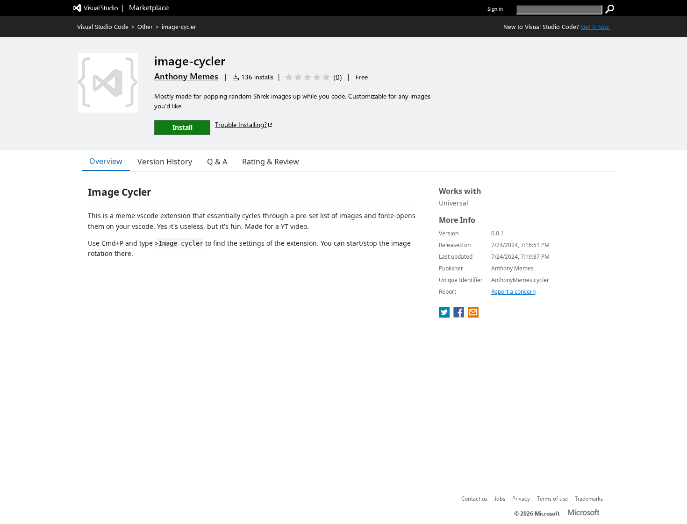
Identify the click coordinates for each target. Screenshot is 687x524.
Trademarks (589, 498)
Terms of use (552, 498)
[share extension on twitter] (445, 315)
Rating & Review (270, 161)
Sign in (495, 8)
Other (145, 26)
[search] (610, 9)
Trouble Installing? (241, 124)
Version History (164, 161)
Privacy (521, 498)
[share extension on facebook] (459, 315)
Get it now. (595, 26)
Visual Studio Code (103, 26)
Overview (105, 161)
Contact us (474, 498)
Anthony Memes (186, 76)
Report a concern (513, 292)
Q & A (217, 161)
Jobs (499, 498)
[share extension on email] (473, 315)
